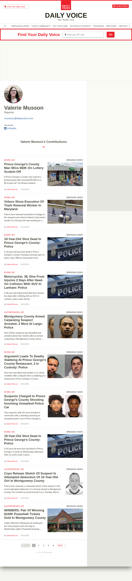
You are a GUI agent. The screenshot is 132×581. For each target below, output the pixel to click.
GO (110, 34)
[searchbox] (18, 7)
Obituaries (125, 26)
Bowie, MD (9, 160)
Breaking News (20, 26)
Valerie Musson (12, 189)
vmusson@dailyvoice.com (18, 118)
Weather (111, 26)
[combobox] (16, 7)
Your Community (41, 26)
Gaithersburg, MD (14, 312)
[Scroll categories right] (129, 26)
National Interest (80, 26)
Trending (98, 26)
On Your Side (60, 26)
